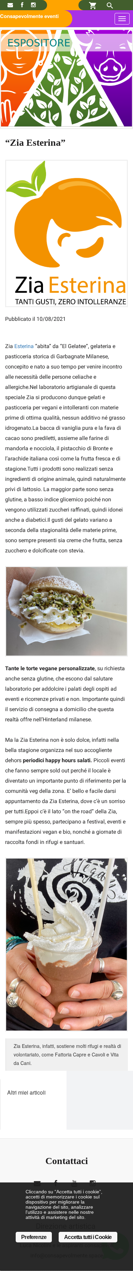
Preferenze (33, 1237)
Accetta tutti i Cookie (88, 1237)
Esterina (23, 346)
